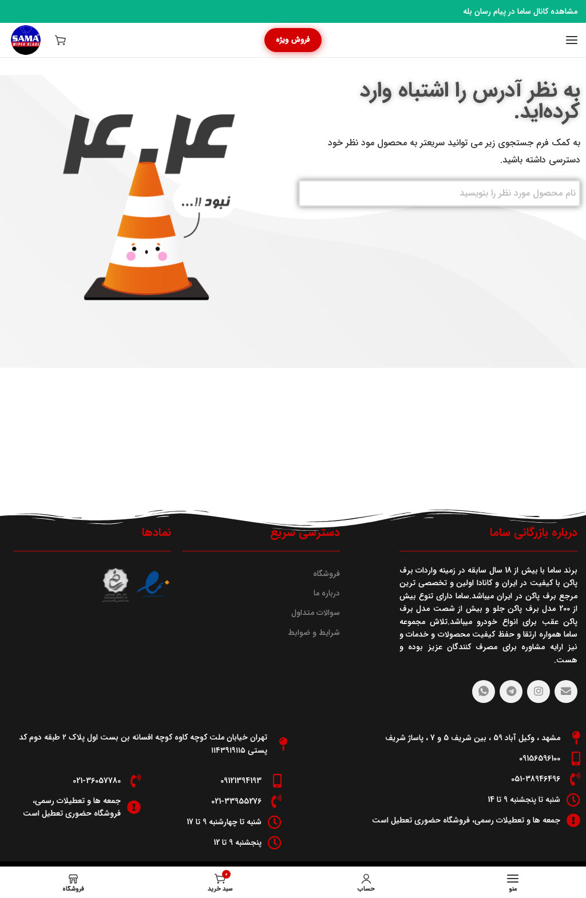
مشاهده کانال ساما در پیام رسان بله (520, 11)
